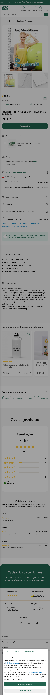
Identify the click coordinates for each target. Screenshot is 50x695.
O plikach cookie (29, 652)
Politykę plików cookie (35, 672)
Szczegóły (17, 652)
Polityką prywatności (12, 663)
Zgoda (8, 652)
